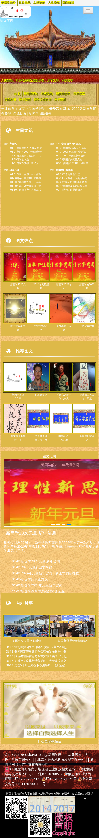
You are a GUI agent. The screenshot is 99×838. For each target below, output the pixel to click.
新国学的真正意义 (72, 159)
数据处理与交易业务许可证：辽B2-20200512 (49, 771)
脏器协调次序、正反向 (29, 182)
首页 (21, 108)
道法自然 (25, 3)
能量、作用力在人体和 (29, 174)
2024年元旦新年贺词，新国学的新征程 (50, 573)
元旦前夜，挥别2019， (29, 155)
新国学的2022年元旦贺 (29, 147)
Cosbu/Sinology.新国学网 (42, 754)
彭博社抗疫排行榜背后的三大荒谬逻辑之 (40, 661)
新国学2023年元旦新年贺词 (41, 585)
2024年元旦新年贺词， (75, 155)
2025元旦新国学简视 (74, 151)
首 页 (17, 94)
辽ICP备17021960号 (61, 778)
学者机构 (47, 94)
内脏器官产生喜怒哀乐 (29, 189)
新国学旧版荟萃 (40, 113)
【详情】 (20, 550)
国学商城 (68, 3)
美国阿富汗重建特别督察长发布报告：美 (40, 652)
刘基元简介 (41, 394)
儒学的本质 (23, 159)
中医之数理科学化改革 (75, 182)
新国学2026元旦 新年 (74, 147)
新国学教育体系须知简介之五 (43, 591)
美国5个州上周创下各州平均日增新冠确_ (40, 665)
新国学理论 (31, 94)
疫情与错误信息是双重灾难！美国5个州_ (40, 656)
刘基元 (65, 108)
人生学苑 (54, 3)
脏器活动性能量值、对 (29, 186)
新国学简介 (8, 3)
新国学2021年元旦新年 (29, 151)
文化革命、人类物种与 (75, 178)
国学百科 (25, 100)
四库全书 (11, 100)
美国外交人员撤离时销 (26, 641)
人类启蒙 (39, 3)
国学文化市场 (43, 100)
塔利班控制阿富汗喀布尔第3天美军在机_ (40, 647)
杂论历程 (20, 113)
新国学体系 (63, 94)
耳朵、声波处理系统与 (29, 178)
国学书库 (79, 94)
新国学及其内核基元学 (75, 186)
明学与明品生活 (71, 174)
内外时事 (24, 603)
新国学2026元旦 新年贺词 (31, 533)
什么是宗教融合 (49, 741)
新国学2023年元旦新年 (75, 163)
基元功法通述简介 (72, 189)
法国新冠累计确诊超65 (72, 641)
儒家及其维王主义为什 (29, 163)
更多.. (10, 143)
